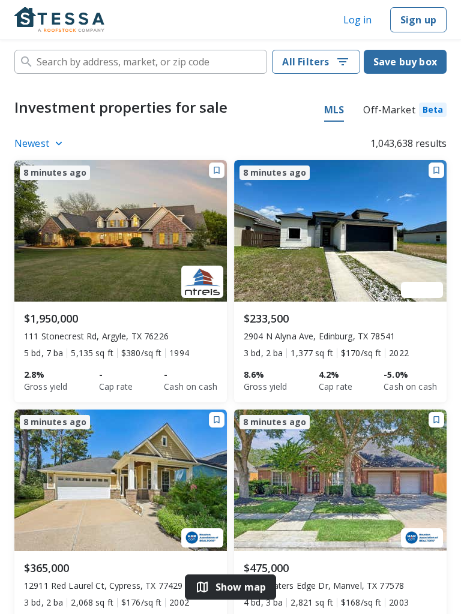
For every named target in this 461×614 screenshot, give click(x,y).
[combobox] (140, 62)
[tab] (405, 112)
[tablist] (385, 112)
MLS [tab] (334, 109)
